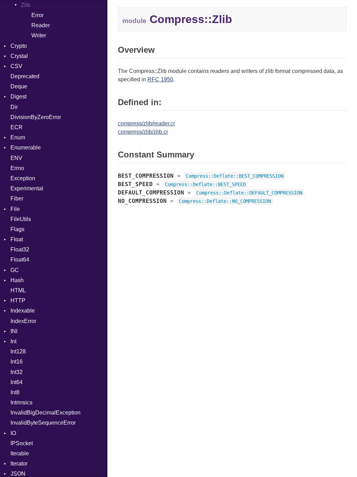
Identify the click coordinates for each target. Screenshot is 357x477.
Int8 (15, 392)
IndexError (23, 321)
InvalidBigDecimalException (45, 413)
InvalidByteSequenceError (43, 423)
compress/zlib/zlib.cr (143, 132)
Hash (17, 280)
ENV (16, 158)
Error (37, 15)
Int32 (16, 372)
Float (16, 239)
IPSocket (21, 443)
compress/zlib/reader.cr (146, 123)
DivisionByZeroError (35, 117)
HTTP (17, 300)
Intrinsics (21, 402)
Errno (17, 168)
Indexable (22, 311)
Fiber (16, 198)
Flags (17, 229)
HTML (18, 290)
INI (13, 331)
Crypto (18, 46)
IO (13, 433)
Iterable (19, 453)
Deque (18, 86)
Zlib (25, 5)
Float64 (19, 260)
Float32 (19, 249)
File (15, 209)
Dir (14, 107)
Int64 (16, 382)
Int (13, 341)
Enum (17, 137)
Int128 (18, 351)
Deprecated (24, 76)
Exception (22, 178)
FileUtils (20, 219)
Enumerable (25, 148)
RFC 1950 (160, 79)
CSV (16, 66)
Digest (18, 97)
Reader (40, 25)
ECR (16, 127)
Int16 (16, 362)
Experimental (26, 188)
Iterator (19, 464)
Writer (38, 35)
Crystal (19, 56)
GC (14, 270)
